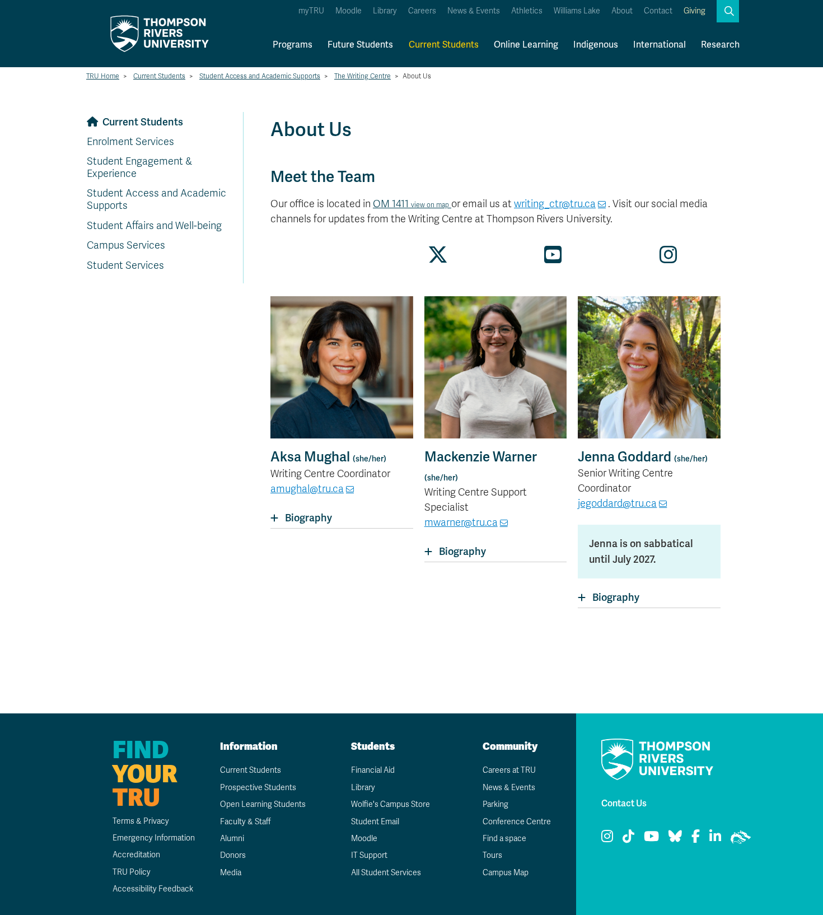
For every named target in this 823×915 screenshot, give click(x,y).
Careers (422, 11)
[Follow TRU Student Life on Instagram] (668, 259)
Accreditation (136, 855)
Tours (492, 855)
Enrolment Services (130, 142)
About (622, 11)
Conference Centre (517, 822)
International (659, 44)
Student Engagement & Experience (139, 167)
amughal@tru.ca (307, 489)
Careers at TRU (509, 770)
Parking (495, 804)
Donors (233, 855)
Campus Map (506, 872)
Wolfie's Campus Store (390, 804)
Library (385, 11)
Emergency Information (154, 838)
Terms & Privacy (141, 821)
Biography (308, 517)
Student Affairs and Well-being (154, 226)
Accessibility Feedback (153, 889)
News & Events (473, 11)
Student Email (375, 822)
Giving (694, 11)
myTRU (311, 11)
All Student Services (386, 872)
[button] (728, 11)
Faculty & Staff (245, 822)
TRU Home (102, 76)
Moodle (348, 11)
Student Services (125, 265)
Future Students (360, 44)
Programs (292, 44)
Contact (658, 11)
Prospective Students (258, 787)
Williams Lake (577, 11)
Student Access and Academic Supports (259, 76)
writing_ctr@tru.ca (555, 204)
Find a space (504, 838)
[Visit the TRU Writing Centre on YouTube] (553, 259)
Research (720, 44)
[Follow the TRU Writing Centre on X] (438, 259)
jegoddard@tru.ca (617, 503)
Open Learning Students (263, 804)
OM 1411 (411, 204)
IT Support (369, 855)
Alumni (232, 838)
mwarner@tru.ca (461, 522)
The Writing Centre (362, 76)
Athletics (527, 11)
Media (230, 872)
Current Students (444, 44)
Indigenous (595, 44)
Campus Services (126, 245)
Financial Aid (373, 770)
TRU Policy (132, 872)
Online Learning (526, 44)
